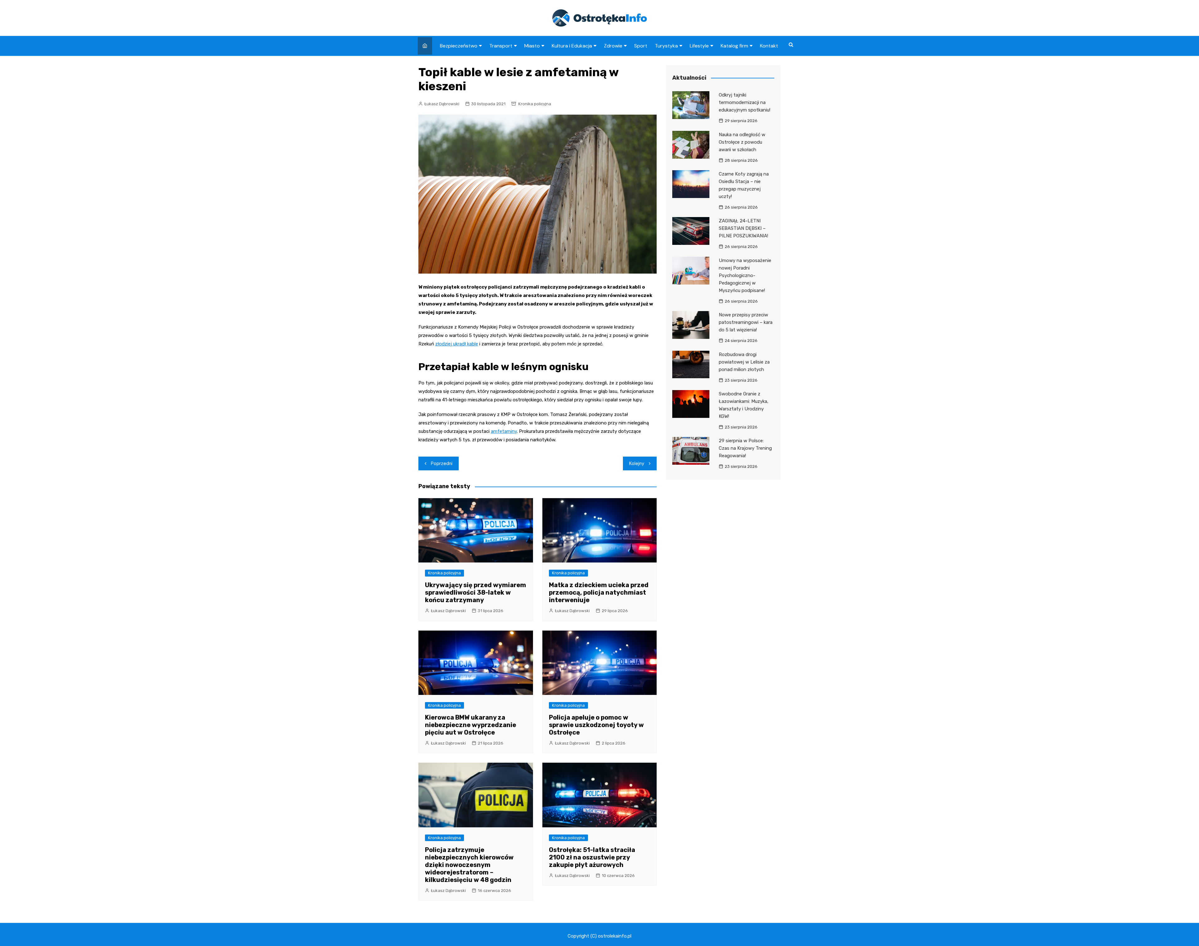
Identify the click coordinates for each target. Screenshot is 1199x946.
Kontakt (769, 45)
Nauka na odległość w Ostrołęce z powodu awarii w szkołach (742, 142)
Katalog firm (734, 45)
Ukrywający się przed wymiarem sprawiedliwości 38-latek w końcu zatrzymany (475, 592)
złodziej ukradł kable (456, 344)
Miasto (532, 45)
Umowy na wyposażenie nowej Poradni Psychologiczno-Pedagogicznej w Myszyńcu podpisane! (745, 275)
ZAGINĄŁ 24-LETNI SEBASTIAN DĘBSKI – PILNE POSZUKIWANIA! (743, 228)
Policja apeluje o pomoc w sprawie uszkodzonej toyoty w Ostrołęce (596, 725)
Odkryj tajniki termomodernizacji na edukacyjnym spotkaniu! (744, 102)
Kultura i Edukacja (572, 45)
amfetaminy (504, 431)
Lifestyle (699, 45)
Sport (640, 45)
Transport (500, 45)
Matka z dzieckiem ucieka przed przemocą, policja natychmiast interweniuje (599, 592)
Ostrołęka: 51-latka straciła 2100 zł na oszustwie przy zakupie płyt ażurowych (592, 857)
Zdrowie (613, 45)
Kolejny (636, 463)
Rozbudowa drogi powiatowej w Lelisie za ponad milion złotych (744, 362)
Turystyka (666, 45)
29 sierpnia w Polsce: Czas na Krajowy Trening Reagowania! (745, 448)
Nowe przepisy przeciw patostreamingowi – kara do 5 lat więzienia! (745, 322)
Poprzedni (441, 463)
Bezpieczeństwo (458, 45)
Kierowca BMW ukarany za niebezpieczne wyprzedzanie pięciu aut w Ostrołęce (470, 725)
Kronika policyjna (534, 104)
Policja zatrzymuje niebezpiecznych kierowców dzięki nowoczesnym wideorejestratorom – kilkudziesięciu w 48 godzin (469, 865)
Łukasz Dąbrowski (441, 104)
